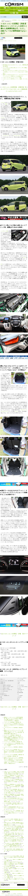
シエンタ (1, 40)
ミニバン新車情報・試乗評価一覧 (11, 756)
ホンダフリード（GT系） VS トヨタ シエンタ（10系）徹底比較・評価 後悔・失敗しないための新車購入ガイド (14, 834)
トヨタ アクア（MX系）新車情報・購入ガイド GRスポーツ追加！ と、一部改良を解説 (14, 820)
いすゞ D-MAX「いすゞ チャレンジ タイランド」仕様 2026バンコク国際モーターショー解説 (14, 879)
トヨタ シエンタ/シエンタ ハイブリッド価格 (12, 77)
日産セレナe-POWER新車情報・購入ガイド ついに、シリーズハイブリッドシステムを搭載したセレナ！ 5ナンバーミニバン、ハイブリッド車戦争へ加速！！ (14, 800)
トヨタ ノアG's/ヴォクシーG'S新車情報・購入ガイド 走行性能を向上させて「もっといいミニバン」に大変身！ (14, 744)
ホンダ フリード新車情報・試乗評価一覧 (12, 735)
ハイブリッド (9, 40)
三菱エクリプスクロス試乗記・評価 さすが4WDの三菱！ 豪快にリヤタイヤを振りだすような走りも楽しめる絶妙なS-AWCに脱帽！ (14, 773)
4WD (6, 104)
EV (1, 264)
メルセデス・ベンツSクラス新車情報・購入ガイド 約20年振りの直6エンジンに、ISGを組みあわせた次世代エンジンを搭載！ (13, 780)
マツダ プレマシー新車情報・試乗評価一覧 (13, 741)
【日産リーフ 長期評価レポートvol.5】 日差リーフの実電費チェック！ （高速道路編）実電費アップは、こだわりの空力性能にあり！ (14, 785)
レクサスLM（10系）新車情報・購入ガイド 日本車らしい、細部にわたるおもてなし (14, 846)
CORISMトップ (4, 20)
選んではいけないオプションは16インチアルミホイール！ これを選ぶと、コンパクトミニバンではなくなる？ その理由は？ (15, 72)
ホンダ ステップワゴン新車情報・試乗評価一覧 (14, 754)
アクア (24, 257)
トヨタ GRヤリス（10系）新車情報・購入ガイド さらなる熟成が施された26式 (13, 844)
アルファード (24, 409)
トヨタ (19, 20)
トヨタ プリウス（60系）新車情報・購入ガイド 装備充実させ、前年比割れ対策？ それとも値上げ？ (14, 830)
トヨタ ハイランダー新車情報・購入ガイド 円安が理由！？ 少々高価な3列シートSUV (14, 840)
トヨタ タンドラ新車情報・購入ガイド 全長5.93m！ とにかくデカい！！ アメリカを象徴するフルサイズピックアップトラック (14, 837)
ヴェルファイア (4, 411)
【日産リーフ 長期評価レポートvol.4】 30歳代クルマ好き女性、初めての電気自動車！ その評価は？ (14, 795)
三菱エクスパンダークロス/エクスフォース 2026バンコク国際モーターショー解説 (13, 862)
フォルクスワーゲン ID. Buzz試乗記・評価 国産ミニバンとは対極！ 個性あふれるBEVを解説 (14, 857)
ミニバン (14, 40)
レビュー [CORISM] (12, 20)
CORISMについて (4, 893)
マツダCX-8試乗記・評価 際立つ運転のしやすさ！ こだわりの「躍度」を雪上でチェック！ (13, 804)
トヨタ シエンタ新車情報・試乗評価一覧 (14, 87)
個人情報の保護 (19, 893)
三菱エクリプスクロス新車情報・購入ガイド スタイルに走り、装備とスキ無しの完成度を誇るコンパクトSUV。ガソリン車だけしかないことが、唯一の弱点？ (14, 791)
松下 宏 (25, 766)
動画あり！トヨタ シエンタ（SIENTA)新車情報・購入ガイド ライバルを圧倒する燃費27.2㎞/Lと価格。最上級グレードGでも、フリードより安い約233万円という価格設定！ (13, 719)
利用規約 (9, 893)
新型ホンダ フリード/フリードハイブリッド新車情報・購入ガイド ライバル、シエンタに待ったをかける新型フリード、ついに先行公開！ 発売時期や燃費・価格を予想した (14, 732)
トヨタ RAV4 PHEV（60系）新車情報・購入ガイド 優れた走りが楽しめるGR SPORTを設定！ (14, 850)
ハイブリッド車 (4, 231)
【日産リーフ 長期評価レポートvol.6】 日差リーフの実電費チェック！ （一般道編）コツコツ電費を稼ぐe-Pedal (14, 776)
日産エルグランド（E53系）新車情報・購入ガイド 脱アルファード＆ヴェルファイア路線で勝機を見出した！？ (14, 823)
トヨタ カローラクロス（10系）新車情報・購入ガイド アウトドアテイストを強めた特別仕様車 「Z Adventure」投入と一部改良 (14, 827)
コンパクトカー (16, 135)
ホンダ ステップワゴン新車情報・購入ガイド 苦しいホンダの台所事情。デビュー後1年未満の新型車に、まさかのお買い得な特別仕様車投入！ (14, 751)
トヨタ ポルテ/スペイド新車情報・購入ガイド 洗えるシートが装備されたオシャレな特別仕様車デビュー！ (14, 725)
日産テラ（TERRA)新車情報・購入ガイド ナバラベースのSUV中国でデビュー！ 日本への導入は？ (14, 808)
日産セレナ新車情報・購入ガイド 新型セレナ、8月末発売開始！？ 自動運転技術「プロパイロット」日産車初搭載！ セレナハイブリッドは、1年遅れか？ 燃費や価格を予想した (14, 738)
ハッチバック (6, 135)
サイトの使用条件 (13, 893)
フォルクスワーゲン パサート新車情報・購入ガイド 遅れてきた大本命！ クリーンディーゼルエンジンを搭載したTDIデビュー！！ (14, 812)
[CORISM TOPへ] (14, 4)
